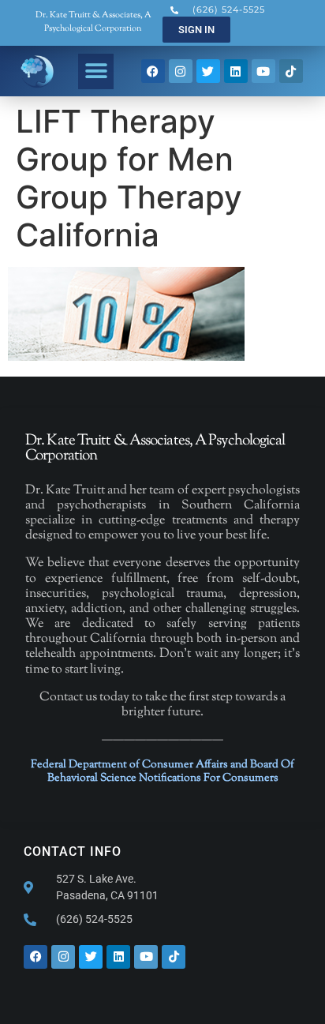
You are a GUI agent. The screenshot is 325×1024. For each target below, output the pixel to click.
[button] (96, 71)
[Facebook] (153, 71)
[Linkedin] (236, 71)
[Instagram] (180, 71)
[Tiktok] (291, 71)
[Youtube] (263, 71)
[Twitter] (208, 71)
